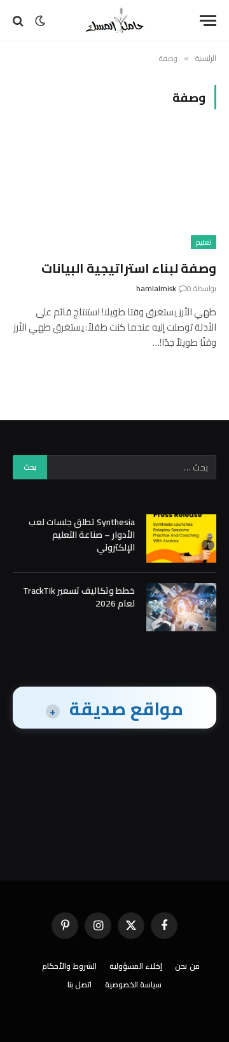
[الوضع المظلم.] (40, 21)
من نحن (187, 966)
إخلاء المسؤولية (136, 966)
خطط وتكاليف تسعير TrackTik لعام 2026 (79, 597)
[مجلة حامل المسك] (114, 20)
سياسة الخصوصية (133, 984)
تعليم (203, 242)
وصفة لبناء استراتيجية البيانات (128, 268)
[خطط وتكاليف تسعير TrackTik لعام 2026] (181, 607)
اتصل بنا (79, 984)
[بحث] (19, 20)
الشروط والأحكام (69, 966)
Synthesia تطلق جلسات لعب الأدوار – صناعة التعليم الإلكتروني (82, 535)
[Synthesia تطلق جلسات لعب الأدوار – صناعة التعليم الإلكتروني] (181, 538)
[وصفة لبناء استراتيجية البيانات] (114, 192)
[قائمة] (208, 20)
